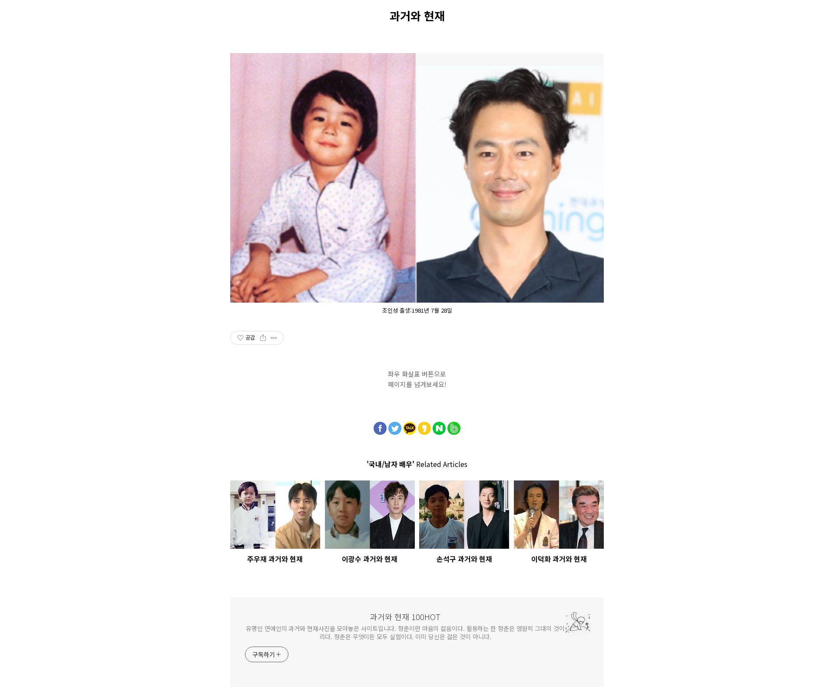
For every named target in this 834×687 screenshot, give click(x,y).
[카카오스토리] (424, 426)
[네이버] (439, 426)
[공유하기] (263, 337)
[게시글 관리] (273, 337)
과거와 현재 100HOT (405, 616)
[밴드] (453, 426)
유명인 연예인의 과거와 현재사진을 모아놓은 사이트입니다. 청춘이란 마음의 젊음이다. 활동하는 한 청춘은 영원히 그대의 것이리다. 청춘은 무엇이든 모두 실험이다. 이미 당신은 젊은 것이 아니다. (405, 632)
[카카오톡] (409, 426)
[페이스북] (380, 426)
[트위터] (394, 426)
